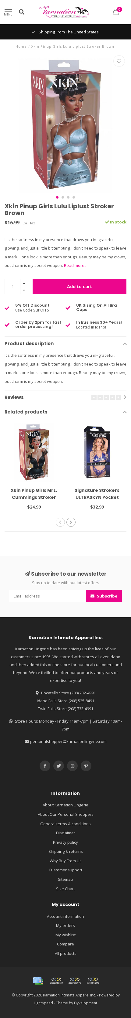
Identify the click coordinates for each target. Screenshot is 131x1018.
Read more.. (75, 265)
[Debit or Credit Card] (56, 981)
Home (21, 46)
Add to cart (79, 286)
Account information (65, 916)
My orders (65, 925)
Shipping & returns (65, 851)
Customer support (65, 870)
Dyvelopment (85, 1002)
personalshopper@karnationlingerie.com (68, 741)
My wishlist (65, 935)
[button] (57, 197)
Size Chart (65, 888)
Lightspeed (43, 1002)
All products (65, 953)
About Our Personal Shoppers (66, 814)
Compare (65, 944)
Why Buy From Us (66, 860)
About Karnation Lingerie (65, 805)
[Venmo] (93, 981)
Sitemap (65, 879)
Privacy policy (65, 842)
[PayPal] (74, 981)
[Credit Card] (38, 981)
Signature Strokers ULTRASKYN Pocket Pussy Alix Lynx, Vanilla (97, 497)
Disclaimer (65, 833)
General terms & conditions (65, 823)
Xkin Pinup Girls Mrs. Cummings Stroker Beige (34, 497)
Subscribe (106, 596)
